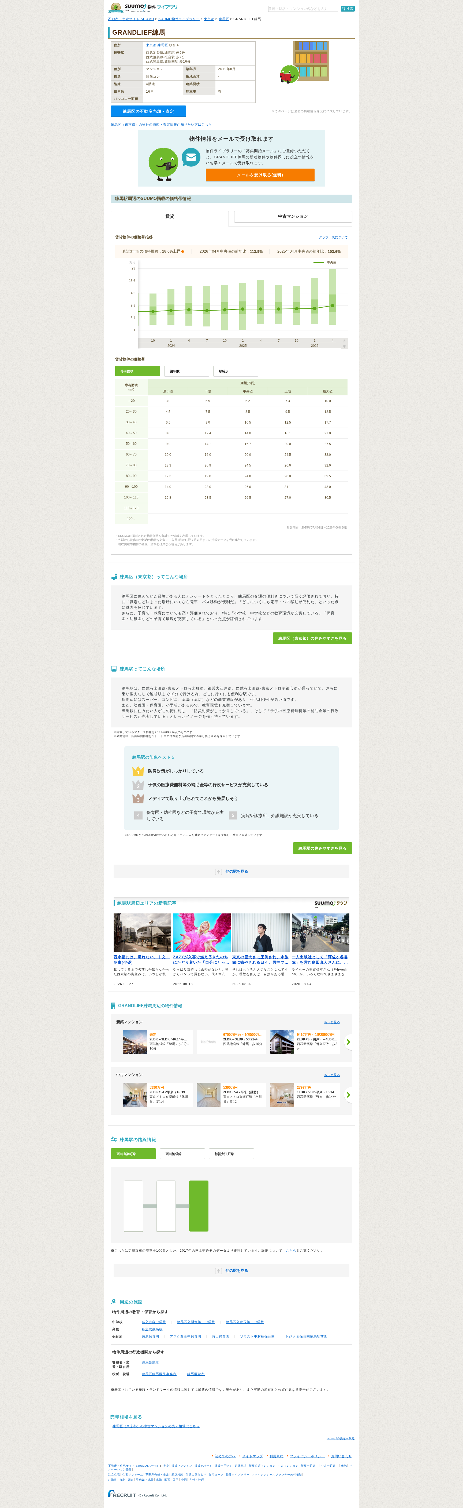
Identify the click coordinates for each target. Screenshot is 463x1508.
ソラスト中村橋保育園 (257, 1336)
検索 (349, 8)
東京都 (209, 19)
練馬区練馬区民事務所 (159, 1374)
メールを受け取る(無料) (260, 175)
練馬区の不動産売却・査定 (148, 111)
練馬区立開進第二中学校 (196, 1322)
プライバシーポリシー (307, 1456)
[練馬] (198, 1206)
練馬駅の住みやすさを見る (322, 848)
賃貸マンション (181, 1465)
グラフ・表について (333, 237)
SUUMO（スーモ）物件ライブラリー (144, 8)
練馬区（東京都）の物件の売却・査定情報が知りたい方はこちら (161, 124)
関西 (167, 1479)
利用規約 (276, 1456)
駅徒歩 (224, 371)
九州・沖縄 (196, 1479)
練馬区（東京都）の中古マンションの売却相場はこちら (156, 1426)
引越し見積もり (196, 1474)
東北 (122, 1479)
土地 (344, 1465)
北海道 (112, 1479)
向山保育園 (220, 1336)
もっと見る (332, 1022)
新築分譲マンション (262, 1465)
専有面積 (127, 371)
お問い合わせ (341, 1456)
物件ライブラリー (237, 1474)
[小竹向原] (133, 1206)
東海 (159, 1479)
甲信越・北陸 (145, 1479)
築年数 (175, 371)
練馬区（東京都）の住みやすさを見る (312, 638)
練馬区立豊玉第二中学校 (245, 1322)
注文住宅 (114, 1474)
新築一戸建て (310, 1465)
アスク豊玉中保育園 (185, 1336)
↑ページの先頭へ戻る (341, 1438)
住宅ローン (216, 1474)
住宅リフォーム (132, 1474)
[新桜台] (166, 1206)
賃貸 (166, 1465)
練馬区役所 (196, 1374)
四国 (176, 1479)
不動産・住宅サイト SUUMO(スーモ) (133, 1465)
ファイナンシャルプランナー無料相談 (277, 1474)
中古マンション (288, 1465)
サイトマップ (252, 1456)
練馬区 (224, 19)
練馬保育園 (150, 1336)
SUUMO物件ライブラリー (179, 19)
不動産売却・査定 (157, 1474)
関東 (131, 1479)
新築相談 (177, 1474)
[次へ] (348, 1042)
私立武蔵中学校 (154, 1322)
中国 (184, 1479)
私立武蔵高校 (152, 1329)
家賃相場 (241, 1465)
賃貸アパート (203, 1465)
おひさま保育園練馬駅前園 (306, 1336)
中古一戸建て (330, 1465)
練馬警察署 (150, 1362)
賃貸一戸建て (223, 1465)
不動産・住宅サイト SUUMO (131, 19)
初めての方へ (225, 1456)
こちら (291, 1250)
